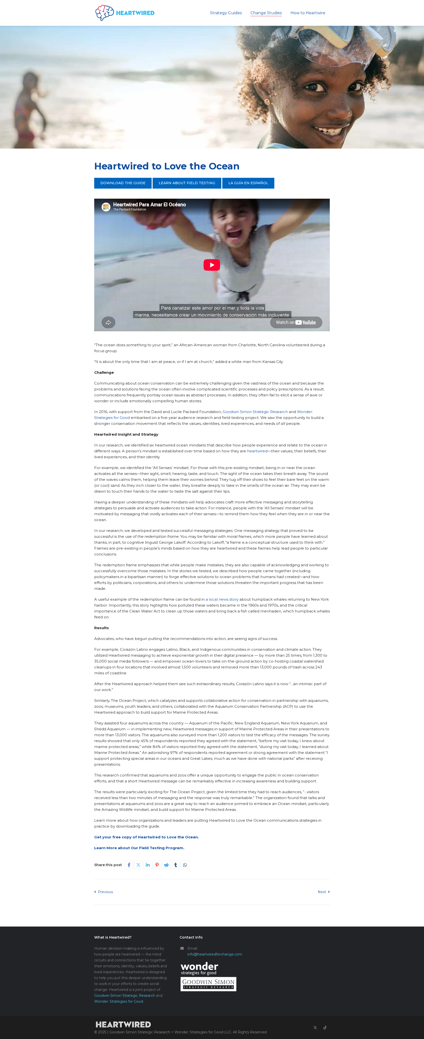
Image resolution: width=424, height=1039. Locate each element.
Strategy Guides (226, 13)
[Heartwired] (125, 13)
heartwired (257, 451)
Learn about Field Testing (187, 183)
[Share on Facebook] (129, 865)
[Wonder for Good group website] (216, 968)
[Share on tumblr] (176, 865)
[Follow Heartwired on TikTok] (325, 1028)
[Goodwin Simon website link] (216, 984)
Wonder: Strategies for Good (118, 1001)
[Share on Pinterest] (157, 865)
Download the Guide (123, 183)
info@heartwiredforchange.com (214, 954)
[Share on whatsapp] (185, 865)
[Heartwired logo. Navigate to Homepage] (180, 1024)
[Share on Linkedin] (148, 865)
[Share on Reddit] (166, 865)
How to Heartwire (308, 13)
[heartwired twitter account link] (315, 1028)
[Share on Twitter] (138, 865)
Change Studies (266, 13)
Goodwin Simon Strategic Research (124, 995)
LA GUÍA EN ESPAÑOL (248, 183)
